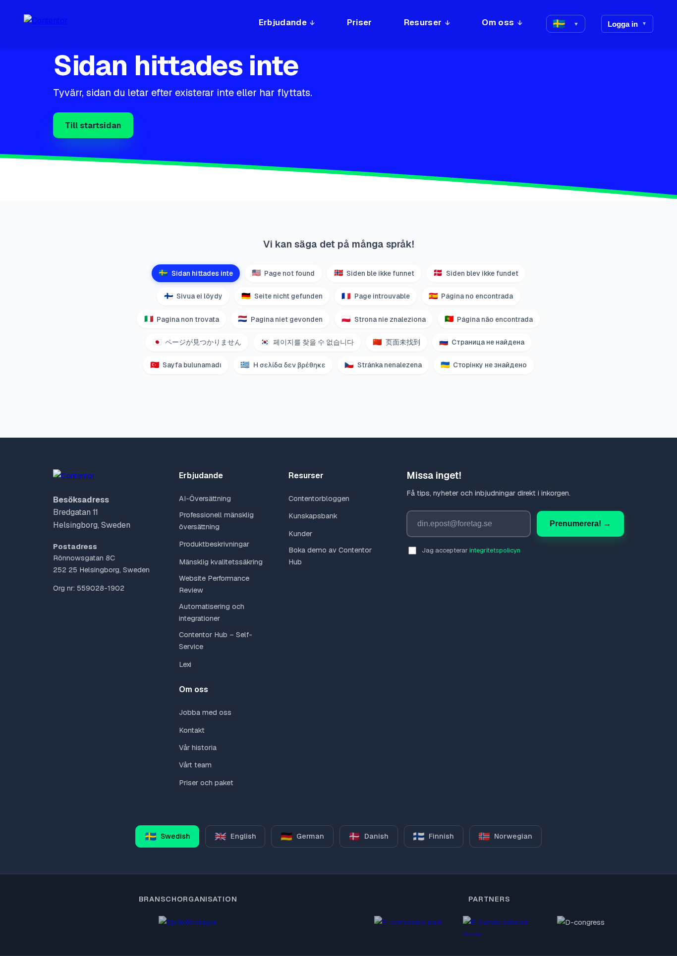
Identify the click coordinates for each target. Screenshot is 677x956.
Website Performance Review (214, 584)
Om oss (498, 22)
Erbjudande (283, 22)
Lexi (185, 664)
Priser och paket (206, 782)
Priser (359, 22)
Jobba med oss (205, 712)
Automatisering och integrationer (211, 612)
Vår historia (197, 747)
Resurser (423, 22)
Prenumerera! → (580, 523)
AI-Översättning (204, 498)
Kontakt (191, 730)
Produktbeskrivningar (214, 544)
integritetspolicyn (494, 550)
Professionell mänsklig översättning (216, 520)
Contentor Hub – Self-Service (215, 640)
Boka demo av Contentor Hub (330, 556)
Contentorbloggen (318, 498)
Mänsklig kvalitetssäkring (220, 561)
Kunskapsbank (313, 515)
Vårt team (195, 764)
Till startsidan (93, 125)
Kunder (300, 533)
